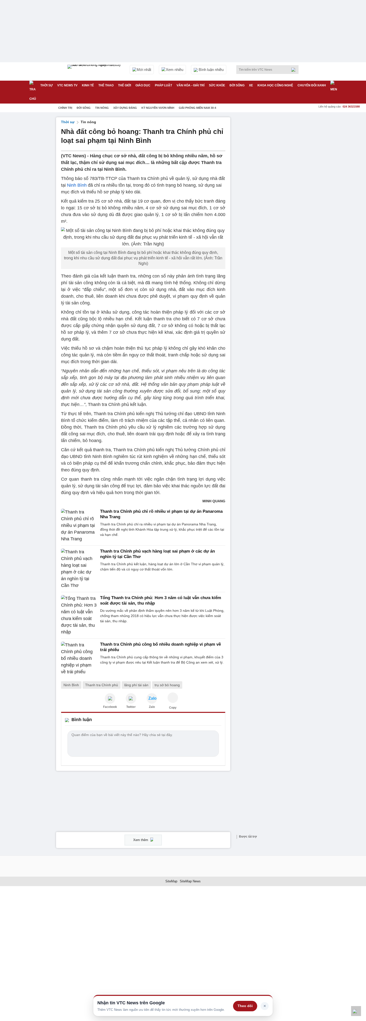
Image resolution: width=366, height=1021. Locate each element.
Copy (173, 707)
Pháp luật (163, 85)
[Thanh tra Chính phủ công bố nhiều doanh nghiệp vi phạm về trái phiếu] (79, 658)
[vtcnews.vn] (110, 698)
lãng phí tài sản (136, 685)
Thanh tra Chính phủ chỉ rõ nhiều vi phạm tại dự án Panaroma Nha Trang (161, 514)
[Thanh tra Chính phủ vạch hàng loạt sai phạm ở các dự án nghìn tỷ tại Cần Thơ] (79, 569)
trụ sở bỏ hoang (167, 685)
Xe (251, 85)
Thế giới (124, 85)
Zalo (152, 707)
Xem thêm (141, 840)
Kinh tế (88, 85)
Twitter (131, 707)
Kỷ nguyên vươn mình (157, 107)
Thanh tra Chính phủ (101, 685)
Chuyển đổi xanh (312, 85)
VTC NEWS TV (67, 85)
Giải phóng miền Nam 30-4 (197, 107)
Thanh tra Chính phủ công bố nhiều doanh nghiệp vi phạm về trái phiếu (160, 647)
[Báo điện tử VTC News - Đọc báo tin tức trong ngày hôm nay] (94, 71)
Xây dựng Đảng (125, 107)
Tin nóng (102, 107)
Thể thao (106, 85)
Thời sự (46, 85)
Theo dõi (245, 1006)
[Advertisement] (272, 192)
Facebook (110, 707)
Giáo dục (142, 85)
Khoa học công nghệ (275, 85)
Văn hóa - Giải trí (190, 85)
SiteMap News (190, 881)
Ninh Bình (77, 185)
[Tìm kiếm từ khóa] (295, 69)
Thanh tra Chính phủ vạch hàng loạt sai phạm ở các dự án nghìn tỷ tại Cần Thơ (157, 554)
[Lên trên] (356, 1011)
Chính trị (65, 107)
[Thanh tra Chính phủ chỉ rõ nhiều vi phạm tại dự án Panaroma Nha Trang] (79, 525)
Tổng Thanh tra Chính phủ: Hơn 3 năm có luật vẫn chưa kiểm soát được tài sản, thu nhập (160, 600)
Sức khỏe (217, 85)
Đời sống (237, 85)
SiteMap (171, 881)
